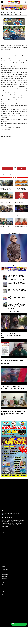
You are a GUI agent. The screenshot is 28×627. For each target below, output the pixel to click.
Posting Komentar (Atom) (13, 174)
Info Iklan (20, 532)
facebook (5, 569)
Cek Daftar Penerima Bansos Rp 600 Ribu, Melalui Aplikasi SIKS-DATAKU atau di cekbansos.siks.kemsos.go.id (16, 277)
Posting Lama (21, 168)
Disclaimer (14, 532)
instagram (5, 574)
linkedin (5, 578)
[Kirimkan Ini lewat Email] (4, 129)
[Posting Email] (2, 129)
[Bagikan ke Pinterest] (9, 129)
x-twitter (5, 571)
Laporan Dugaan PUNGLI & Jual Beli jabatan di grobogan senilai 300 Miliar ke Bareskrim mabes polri (13, 335)
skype (4, 572)
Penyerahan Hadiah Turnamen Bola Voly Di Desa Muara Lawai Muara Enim (17, 297)
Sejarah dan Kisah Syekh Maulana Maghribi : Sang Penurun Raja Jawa (17, 289)
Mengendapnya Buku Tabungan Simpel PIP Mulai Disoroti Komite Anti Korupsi (16, 284)
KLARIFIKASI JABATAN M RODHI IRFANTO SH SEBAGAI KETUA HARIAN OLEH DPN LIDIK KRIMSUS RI (13, 413)
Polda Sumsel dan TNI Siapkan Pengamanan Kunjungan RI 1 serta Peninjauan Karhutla (5, 202)
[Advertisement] (14, 494)
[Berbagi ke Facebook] (8, 129)
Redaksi (5, 532)
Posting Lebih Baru (8, 168)
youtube (5, 576)
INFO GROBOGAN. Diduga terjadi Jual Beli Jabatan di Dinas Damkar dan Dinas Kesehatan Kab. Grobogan (13, 362)
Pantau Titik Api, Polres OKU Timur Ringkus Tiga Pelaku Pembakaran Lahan (21, 189)
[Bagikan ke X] (7, 129)
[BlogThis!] (6, 129)
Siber (9, 532)
